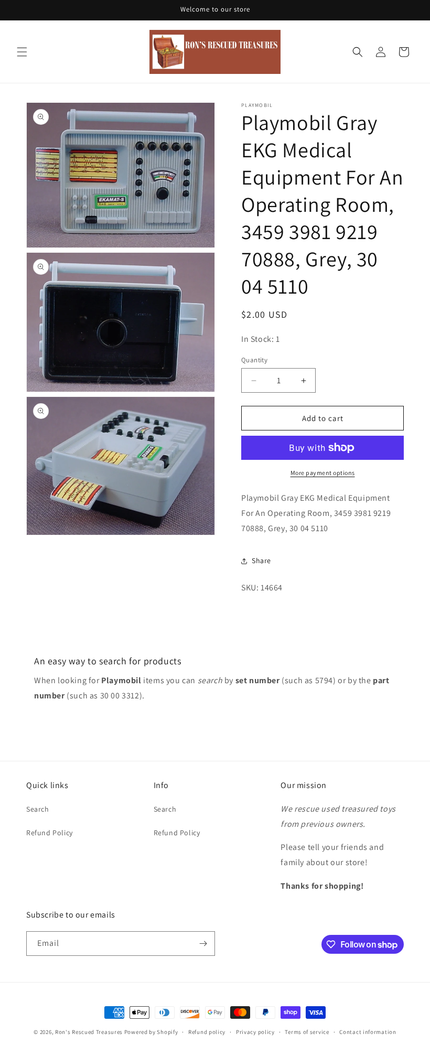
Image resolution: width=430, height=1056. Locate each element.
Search (37, 809)
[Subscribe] (202, 943)
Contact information (367, 1032)
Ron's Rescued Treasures (89, 1032)
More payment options (323, 473)
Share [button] (261, 560)
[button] (22, 51)
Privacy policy (255, 1032)
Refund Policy (49, 832)
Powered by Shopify (151, 1032)
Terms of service (307, 1032)
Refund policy (206, 1032)
